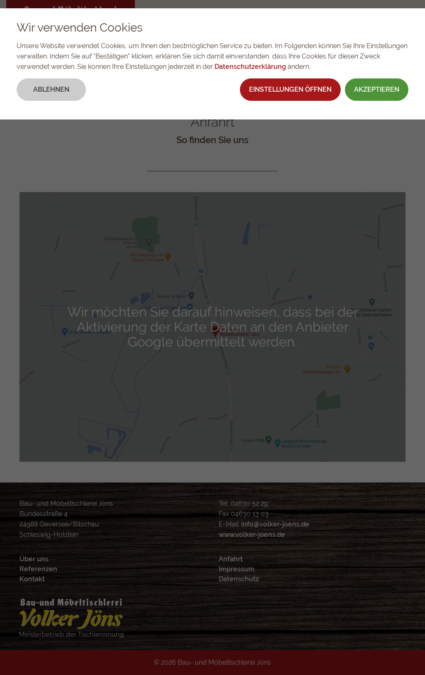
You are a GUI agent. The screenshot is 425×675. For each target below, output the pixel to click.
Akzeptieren (376, 89)
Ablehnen (51, 89)
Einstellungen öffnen (290, 89)
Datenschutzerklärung (250, 67)
